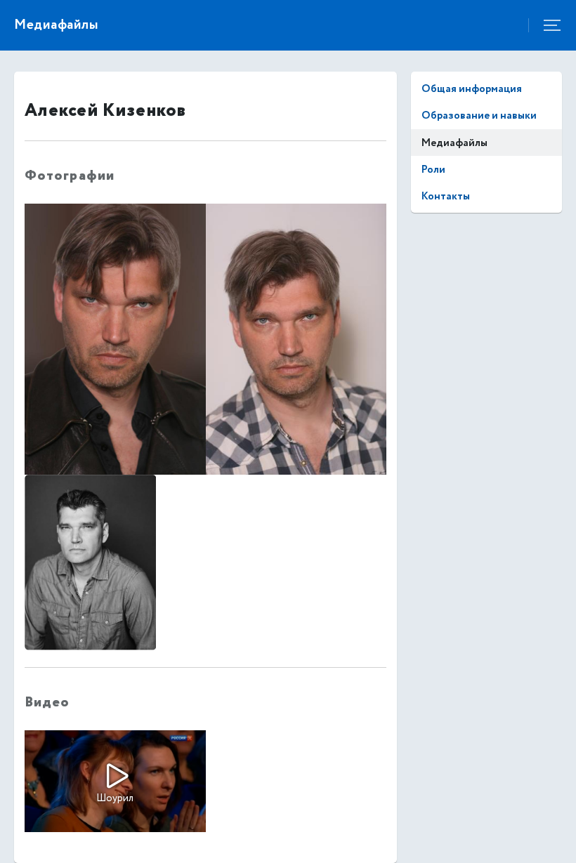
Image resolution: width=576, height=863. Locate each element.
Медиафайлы (454, 143)
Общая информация (471, 88)
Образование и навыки (479, 115)
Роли (433, 169)
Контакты (445, 196)
